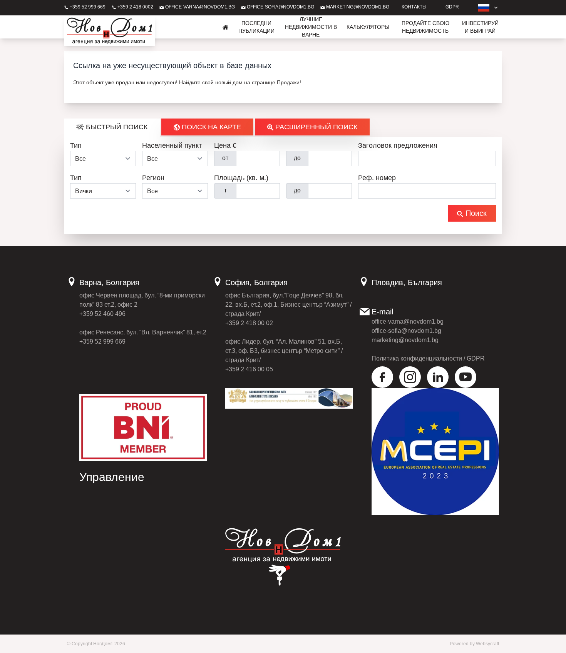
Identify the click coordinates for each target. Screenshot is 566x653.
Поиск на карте (210, 127)
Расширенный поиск (315, 127)
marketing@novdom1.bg (357, 7)
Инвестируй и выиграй (480, 27)
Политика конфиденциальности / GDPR (428, 358)
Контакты (414, 7)
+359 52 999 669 (87, 7)
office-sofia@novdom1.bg (280, 7)
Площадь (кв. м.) (241, 178)
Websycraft (487, 643)
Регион (153, 178)
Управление (111, 477)
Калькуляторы (368, 27)
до (297, 158)
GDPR (452, 7)
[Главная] (225, 27)
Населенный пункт (172, 145)
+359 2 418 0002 (134, 7)
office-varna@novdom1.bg (199, 7)
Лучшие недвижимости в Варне (311, 27)
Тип (76, 145)
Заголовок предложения (397, 145)
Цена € (225, 145)
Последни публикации (256, 27)
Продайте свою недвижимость (425, 27)
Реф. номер (377, 178)
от (225, 158)
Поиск (475, 213)
